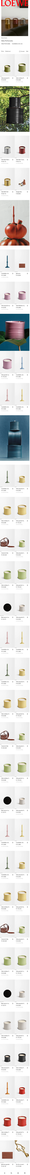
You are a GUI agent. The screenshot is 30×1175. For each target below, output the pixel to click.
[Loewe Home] (15, 3)
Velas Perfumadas (5, 43)
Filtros (2, 51)
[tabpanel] (15, 109)
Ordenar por (8, 51)
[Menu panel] (4, 1173)
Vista (27, 51)
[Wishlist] (18, 1173)
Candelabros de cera (17, 43)
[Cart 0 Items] (24, 1173)
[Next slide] (28, 109)
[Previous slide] (1, 109)
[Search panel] (11, 1173)
